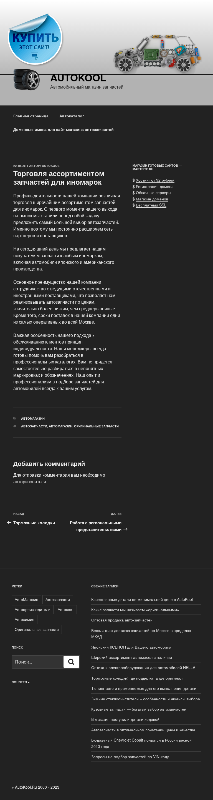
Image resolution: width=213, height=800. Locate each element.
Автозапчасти (34, 426)
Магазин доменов (152, 199)
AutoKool (78, 77)
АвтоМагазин (60, 426)
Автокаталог (71, 115)
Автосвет (66, 609)
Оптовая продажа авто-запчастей (122, 620)
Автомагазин (33, 418)
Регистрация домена (155, 186)
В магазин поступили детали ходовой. (126, 719)
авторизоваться (29, 481)
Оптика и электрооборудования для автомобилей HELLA (143, 667)
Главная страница (31, 115)
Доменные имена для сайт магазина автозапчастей (63, 129)
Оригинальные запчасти (96, 426)
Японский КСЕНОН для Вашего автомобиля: (132, 647)
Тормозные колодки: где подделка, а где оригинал (136, 678)
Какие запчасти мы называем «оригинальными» (135, 609)
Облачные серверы (153, 192)
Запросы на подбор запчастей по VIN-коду (130, 756)
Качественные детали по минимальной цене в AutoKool (142, 599)
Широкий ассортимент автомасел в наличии (131, 657)
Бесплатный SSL (151, 205)
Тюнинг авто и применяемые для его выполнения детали (143, 688)
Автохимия (24, 619)
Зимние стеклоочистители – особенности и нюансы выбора (145, 698)
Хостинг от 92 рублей (155, 180)
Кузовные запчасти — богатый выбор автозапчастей (138, 709)
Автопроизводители (32, 609)
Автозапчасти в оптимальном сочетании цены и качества (143, 729)
